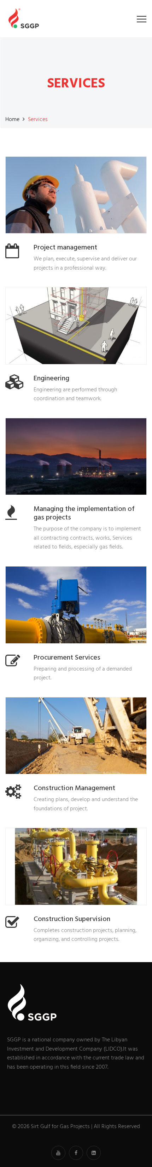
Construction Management (74, 788)
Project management (65, 247)
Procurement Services (67, 657)
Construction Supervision (72, 919)
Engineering (51, 378)
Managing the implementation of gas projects (84, 513)
